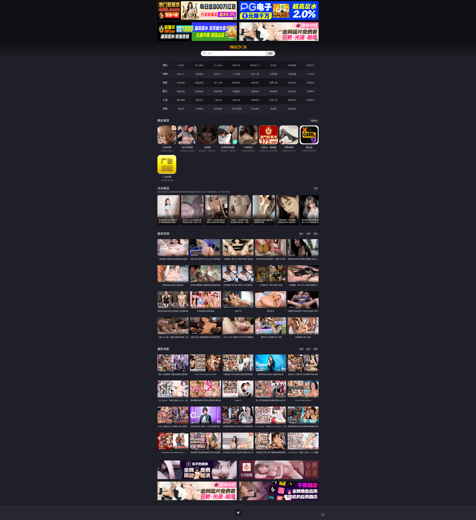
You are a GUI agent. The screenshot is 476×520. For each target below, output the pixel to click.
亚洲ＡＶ (181, 74)
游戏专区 (236, 65)
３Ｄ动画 (236, 74)
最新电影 (163, 349)
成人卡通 (218, 82)
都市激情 (181, 100)
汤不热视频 (236, 108)
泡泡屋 (273, 108)
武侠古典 (236, 100)
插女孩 (181, 108)
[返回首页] (323, 515)
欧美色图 (218, 91)
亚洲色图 (199, 91)
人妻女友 (218, 100)
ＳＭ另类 (310, 74)
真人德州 (199, 65)
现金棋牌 (292, 65)
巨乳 (308, 233)
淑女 (308, 349)
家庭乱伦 (199, 100)
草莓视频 (218, 108)
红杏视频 (255, 108)
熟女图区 (292, 91)
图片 (165, 91)
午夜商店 (199, 108)
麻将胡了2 (254, 65)
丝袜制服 (273, 74)
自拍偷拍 (199, 74)
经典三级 (273, 82)
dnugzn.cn (238, 47)
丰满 (301, 349)
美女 (301, 233)
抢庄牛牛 (310, 65)
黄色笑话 (292, 100)
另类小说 (273, 100)
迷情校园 (255, 100)
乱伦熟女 (292, 82)
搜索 (270, 53)
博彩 (165, 65)
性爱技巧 (310, 100)
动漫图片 (236, 91)
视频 (165, 74)
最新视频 (163, 233)
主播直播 (292, 74)
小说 (165, 100)
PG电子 (181, 65)
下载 (315, 188)
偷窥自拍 (181, 91)
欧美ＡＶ (218, 74)
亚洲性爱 (181, 82)
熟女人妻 (255, 74)
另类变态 (310, 82)
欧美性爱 (236, 82)
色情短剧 (292, 108)
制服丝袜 (255, 82)
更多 (315, 233)
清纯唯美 (273, 91)
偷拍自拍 (199, 82)
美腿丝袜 (255, 91)
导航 (165, 108)
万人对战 (218, 65)
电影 (165, 82)
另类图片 (310, 91)
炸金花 (273, 65)
